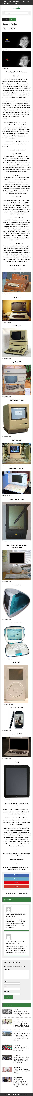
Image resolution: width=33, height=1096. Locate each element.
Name (6, 981)
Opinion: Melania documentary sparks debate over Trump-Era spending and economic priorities (21, 1083)
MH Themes (26, 1094)
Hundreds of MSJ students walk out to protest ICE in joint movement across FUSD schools (22, 1060)
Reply (13, 916)
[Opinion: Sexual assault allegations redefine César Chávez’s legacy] (7, 1013)
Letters (15, 3)
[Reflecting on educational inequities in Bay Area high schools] (7, 1071)
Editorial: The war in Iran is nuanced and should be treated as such (21, 1048)
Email (5, 986)
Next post (22, 893)
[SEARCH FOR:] (16, 13)
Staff (23, 1)
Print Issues (7, 3)
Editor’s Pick (8, 1005)
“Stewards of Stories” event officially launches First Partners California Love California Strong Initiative (22, 1024)
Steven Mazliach (11, 941)
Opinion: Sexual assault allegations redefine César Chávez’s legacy (22, 1013)
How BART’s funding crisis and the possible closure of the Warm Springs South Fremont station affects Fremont (22, 1037)
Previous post (12, 893)
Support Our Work (14, 1)
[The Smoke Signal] (16, 8)
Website (6, 991)
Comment (7, 969)
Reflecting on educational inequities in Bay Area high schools (22, 1071)
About (5, 1)
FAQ (28, 1)
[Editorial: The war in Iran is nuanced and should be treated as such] (7, 1049)
